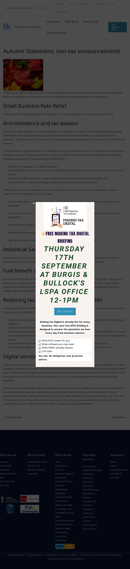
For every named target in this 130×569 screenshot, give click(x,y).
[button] (34, 203)
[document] (65, 284)
